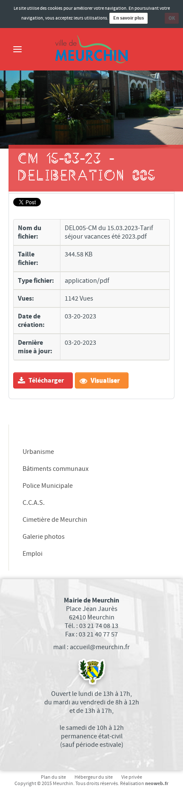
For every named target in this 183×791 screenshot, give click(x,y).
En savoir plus (128, 18)
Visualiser (104, 380)
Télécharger (45, 380)
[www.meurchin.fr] (91, 49)
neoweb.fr (157, 783)
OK (172, 18)
